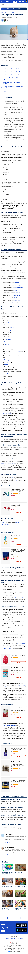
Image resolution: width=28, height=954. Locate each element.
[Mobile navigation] (1, 1)
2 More (5, 91)
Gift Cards (13, 949)
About (5, 948)
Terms (8, 945)
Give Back (7, 949)
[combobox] (14, 4)
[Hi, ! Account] (23, 2)
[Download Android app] (21, 930)
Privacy (12, 945)
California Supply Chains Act (9, 946)
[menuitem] (10, 69)
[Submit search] (26, 4)
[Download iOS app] (21, 925)
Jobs (19, 948)
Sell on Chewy (20, 949)
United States (14, 942)
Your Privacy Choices (15, 951)
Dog (5, 12)
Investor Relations (12, 948)
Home (2, 12)
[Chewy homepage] (7, 1)
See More (7, 842)
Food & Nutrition (11, 12)
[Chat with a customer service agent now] (20, 1)
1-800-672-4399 (9, 938)
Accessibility (18, 945)
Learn (22, 948)
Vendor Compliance (21, 946)
